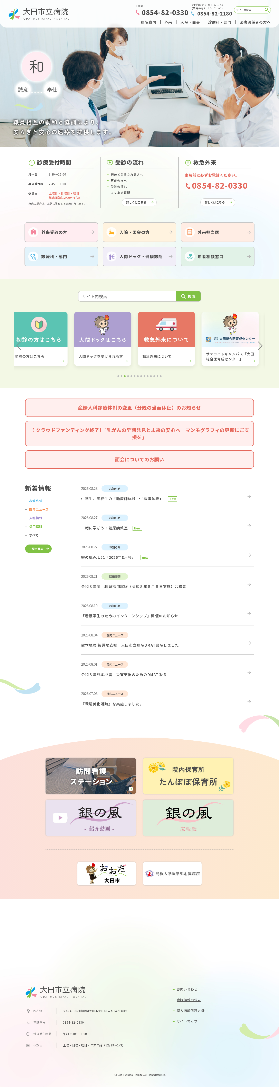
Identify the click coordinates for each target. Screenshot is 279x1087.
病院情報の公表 (189, 999)
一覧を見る (36, 549)
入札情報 (35, 518)
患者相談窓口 (211, 256)
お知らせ (35, 500)
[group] (75, 339)
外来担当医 (208, 232)
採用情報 (35, 526)
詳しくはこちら (136, 202)
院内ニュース (39, 509)
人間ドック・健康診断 (141, 256)
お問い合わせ (187, 989)
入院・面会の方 (134, 232)
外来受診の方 (54, 232)
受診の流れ (119, 186)
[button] (18, 345)
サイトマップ (187, 1021)
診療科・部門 (54, 256)
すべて (34, 535)
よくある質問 (120, 192)
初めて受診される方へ (127, 174)
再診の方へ (119, 180)
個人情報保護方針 (191, 1010)
